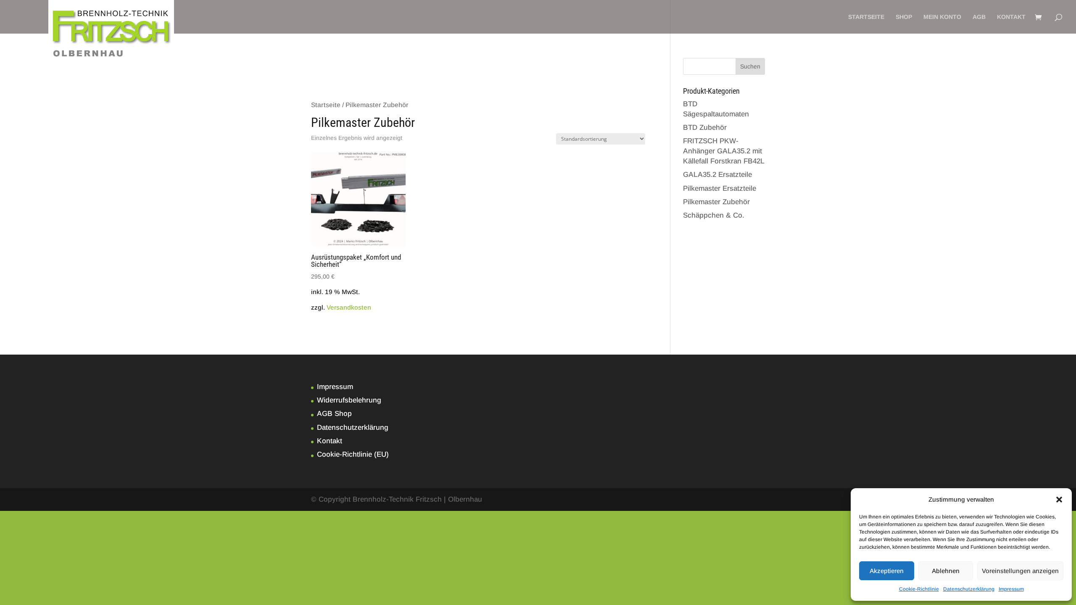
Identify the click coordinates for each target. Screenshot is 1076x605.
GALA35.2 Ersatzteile (717, 175)
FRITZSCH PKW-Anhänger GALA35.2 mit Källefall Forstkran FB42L (724, 151)
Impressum (1011, 589)
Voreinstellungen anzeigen (1020, 570)
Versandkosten (349, 307)
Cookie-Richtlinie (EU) (353, 454)
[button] (1059, 499)
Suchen (750, 66)
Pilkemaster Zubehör (716, 202)
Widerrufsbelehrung (349, 400)
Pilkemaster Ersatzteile (719, 188)
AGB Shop (334, 414)
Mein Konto (942, 17)
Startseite (866, 17)
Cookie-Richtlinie (919, 589)
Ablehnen (946, 570)
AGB (979, 17)
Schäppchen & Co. (713, 215)
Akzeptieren (887, 570)
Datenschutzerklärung (968, 589)
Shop (904, 17)
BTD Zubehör (705, 128)
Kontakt (1011, 17)
